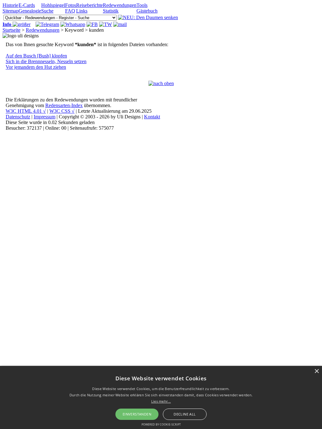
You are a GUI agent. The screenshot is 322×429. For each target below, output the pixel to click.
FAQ (70, 11)
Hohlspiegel (53, 5)
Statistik (111, 11)
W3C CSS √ (62, 111)
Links (81, 11)
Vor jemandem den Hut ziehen (36, 67)
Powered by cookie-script (161, 424)
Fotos (70, 5)
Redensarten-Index (64, 105)
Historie (10, 5)
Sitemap (11, 11)
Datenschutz (18, 116)
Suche (47, 11)
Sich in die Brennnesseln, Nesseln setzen (46, 61)
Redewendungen (119, 5)
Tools (141, 5)
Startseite (11, 30)
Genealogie (30, 11)
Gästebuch (147, 11)
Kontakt (152, 116)
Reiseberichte (89, 5)
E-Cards (27, 5)
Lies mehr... (161, 401)
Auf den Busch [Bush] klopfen (36, 55)
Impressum (44, 116)
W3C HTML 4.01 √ (26, 111)
